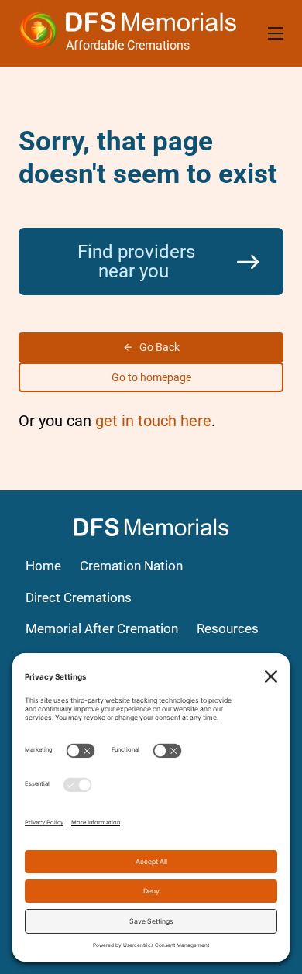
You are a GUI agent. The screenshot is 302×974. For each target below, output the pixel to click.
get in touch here (153, 420)
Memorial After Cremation (102, 628)
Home (43, 566)
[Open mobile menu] (275, 33)
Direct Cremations (79, 597)
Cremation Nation (131, 566)
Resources (228, 628)
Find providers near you (136, 261)
